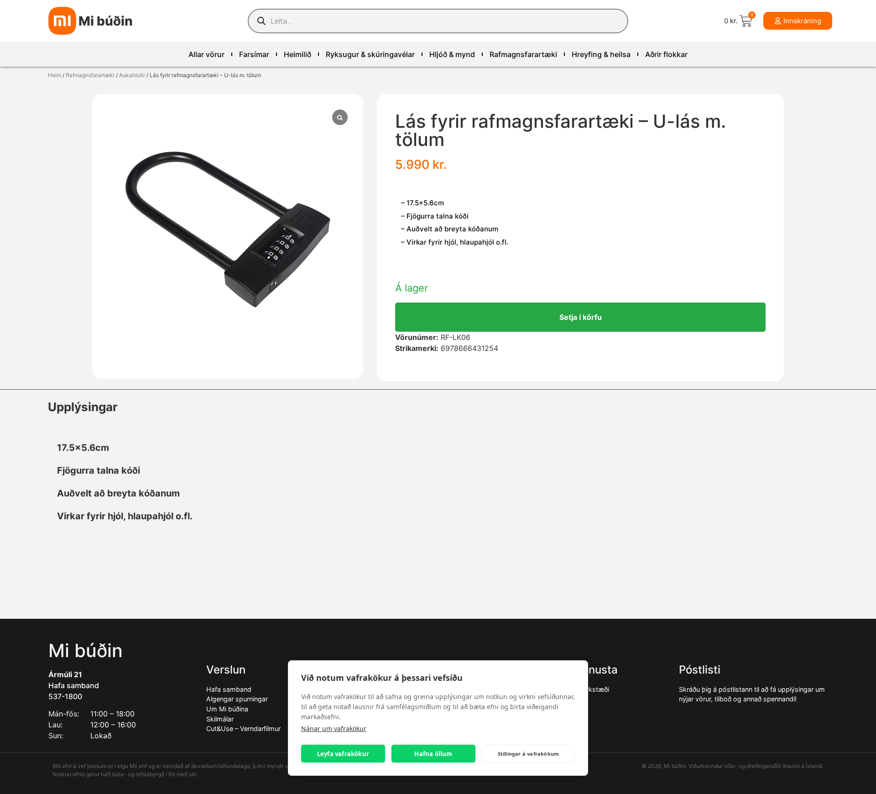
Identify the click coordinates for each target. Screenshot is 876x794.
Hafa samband (73, 685)
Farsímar (254, 54)
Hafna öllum (433, 754)
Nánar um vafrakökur (333, 728)
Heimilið (297, 54)
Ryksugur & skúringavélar (370, 54)
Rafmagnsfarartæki (523, 54)
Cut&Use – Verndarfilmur (243, 728)
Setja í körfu (580, 317)
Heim (54, 75)
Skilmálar (220, 719)
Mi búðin (105, 21)
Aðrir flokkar (666, 54)
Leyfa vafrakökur (343, 754)
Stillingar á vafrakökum (528, 753)
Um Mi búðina (227, 709)
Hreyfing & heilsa (601, 54)
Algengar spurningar (237, 699)
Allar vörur (206, 54)
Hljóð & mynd (452, 54)
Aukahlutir (132, 75)
